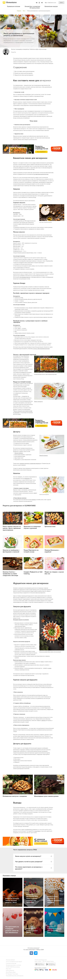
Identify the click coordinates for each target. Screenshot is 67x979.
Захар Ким (13, 52)
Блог (24, 10)
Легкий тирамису (43, 455)
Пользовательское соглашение (14, 975)
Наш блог (8, 968)
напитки (34, 499)
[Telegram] (42, 2)
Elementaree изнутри (51, 6)
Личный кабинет (10, 960)
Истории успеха (35, 8)
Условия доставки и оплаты (13, 965)
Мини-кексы (17, 759)
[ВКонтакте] (31, 953)
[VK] (36, 2)
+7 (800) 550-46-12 (51, 2)
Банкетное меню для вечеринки (24, 73)
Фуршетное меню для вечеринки (24, 75)
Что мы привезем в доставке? (14, 961)
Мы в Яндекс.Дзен (11, 972)
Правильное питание (13, 6)
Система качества (11, 963)
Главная (19, 10)
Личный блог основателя (32, 6)
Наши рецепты (10, 970)
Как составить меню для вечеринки (24, 71)
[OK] (39, 2)
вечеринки (45, 80)
